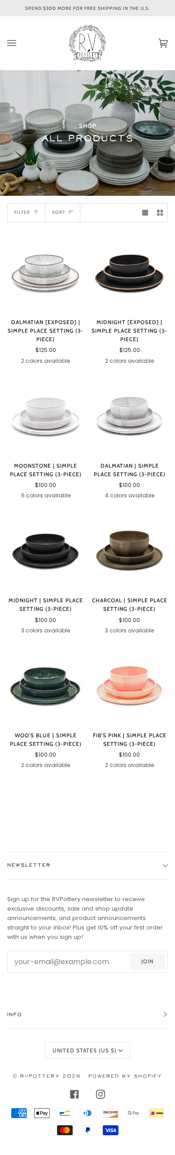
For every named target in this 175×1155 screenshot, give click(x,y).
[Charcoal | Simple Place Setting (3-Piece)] (129, 550)
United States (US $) (84, 1050)
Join (147, 961)
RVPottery (40, 1076)
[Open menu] (20, 43)
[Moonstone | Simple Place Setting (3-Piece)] (45, 415)
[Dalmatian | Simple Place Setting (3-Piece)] (129, 415)
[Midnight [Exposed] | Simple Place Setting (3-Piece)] (129, 272)
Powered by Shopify (125, 1076)
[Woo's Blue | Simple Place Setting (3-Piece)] (45, 685)
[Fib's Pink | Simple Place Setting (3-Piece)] (129, 685)
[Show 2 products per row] (160, 212)
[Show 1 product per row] (145, 212)
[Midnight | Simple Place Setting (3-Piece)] (45, 550)
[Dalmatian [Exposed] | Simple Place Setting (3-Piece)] (45, 272)
